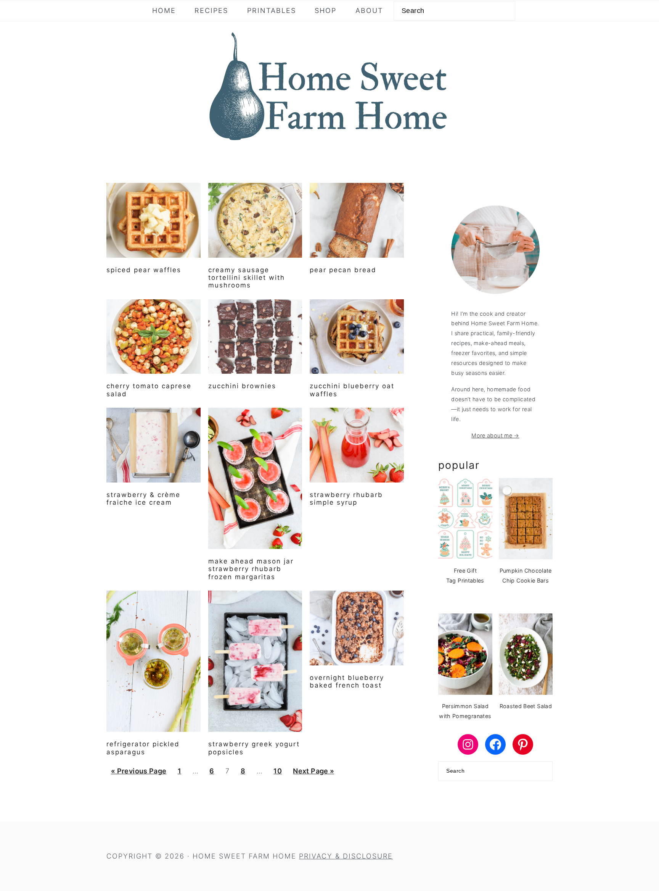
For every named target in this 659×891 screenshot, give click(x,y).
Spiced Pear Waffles (143, 270)
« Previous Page (138, 771)
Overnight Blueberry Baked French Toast (347, 681)
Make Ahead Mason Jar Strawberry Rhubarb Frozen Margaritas (251, 569)
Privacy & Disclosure (346, 856)
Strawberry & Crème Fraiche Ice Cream (143, 498)
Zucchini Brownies (242, 386)
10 (277, 771)
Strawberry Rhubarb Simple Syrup (346, 498)
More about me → (495, 435)
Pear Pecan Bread (343, 270)
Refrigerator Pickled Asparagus (143, 747)
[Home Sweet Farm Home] (329, 145)
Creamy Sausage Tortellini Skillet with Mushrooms (246, 277)
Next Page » (313, 771)
